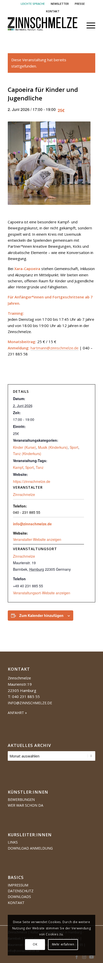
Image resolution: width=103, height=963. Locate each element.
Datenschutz (21, 890)
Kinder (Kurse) (24, 447)
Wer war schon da (25, 805)
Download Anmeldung (30, 848)
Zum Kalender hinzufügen (41, 615)
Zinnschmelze (24, 556)
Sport (74, 447)
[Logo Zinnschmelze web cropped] (43, 25)
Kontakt (16, 902)
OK (35, 944)
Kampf (18, 467)
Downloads (19, 896)
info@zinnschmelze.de (32, 523)
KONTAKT (53, 11)
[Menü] (88, 25)
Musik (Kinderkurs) (53, 447)
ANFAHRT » (17, 712)
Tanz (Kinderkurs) (27, 453)
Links (13, 842)
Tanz (40, 467)
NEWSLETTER (60, 4)
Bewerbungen (21, 799)
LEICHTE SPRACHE (33, 4)
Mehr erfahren (63, 944)
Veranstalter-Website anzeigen (37, 539)
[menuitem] (33, 4)
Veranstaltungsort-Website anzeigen (41, 592)
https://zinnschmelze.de (31, 481)
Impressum (18, 885)
